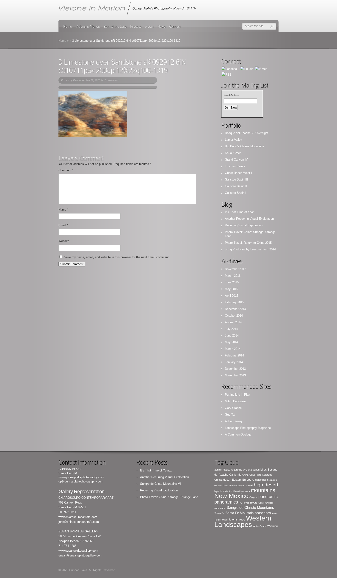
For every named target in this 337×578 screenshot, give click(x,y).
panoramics (226, 501)
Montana (245, 491)
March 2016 (232, 275)
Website (63, 241)
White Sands (259, 526)
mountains (263, 490)
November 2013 (235, 375)
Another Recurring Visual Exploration (249, 218)
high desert (266, 484)
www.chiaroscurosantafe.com (77, 517)
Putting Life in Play (237, 394)
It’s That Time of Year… (241, 212)
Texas (217, 519)
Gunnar (77, 80)
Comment (65, 170)
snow (274, 513)
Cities (252, 474)
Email (63, 225)
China (245, 475)
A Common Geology (238, 434)
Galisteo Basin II (236, 186)
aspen (256, 469)
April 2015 (231, 295)
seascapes (262, 513)
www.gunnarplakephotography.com (81, 477)
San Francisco (265, 502)
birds (263, 469)
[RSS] (226, 74)
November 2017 (235, 269)
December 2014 (235, 309)
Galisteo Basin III (236, 179)
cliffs (259, 475)
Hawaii (249, 485)
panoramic (268, 496)
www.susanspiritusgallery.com (78, 550)
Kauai (236, 491)
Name (63, 209)
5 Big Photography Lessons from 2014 (250, 249)
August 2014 (233, 322)
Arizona (247, 469)
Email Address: (232, 94)
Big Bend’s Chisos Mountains (244, 146)
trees (241, 519)
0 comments (112, 80)
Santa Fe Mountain (239, 513)
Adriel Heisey (234, 421)
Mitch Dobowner (235, 401)
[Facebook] (230, 68)
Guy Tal (230, 414)
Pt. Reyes (244, 502)
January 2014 (234, 362)
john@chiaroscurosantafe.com (78, 521)
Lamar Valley (233, 139)
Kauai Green (233, 153)
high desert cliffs (223, 491)
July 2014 (231, 329)
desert (227, 479)
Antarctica (236, 469)
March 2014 (232, 349)
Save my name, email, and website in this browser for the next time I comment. (117, 257)
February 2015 (234, 302)
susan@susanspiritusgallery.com (80, 555)
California (235, 474)
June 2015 (232, 282)
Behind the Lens (115, 26)
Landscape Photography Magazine (248, 428)
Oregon (253, 497)
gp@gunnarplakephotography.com (80, 481)
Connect (175, 26)
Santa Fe (219, 513)
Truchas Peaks (235, 166)
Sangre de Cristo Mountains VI (160, 483)
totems (233, 519)
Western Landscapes (242, 521)
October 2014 (234, 315)
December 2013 (235, 368)
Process (135, 26)
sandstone (220, 508)
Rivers (253, 502)
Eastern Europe (241, 479)
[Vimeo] (261, 68)
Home (67, 26)
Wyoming (272, 526)
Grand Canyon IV (236, 159)
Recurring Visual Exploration (243, 225)
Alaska (226, 469)
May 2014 (231, 342)
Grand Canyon (237, 485)
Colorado (267, 474)
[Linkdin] (247, 68)
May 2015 (231, 289)
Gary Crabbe (233, 408)
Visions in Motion (88, 26)
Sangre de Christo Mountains (250, 508)
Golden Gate (221, 485)
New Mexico (231, 496)
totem (224, 519)
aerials (218, 469)
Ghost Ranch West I (238, 173)
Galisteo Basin (260, 479)
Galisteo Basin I (235, 192)
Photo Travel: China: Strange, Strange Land (169, 497)
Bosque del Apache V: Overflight (246, 133)
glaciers (273, 480)
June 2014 (232, 335)
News (161, 26)
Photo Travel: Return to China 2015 (248, 242)
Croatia (218, 479)
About (149, 26)
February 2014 (234, 355)
